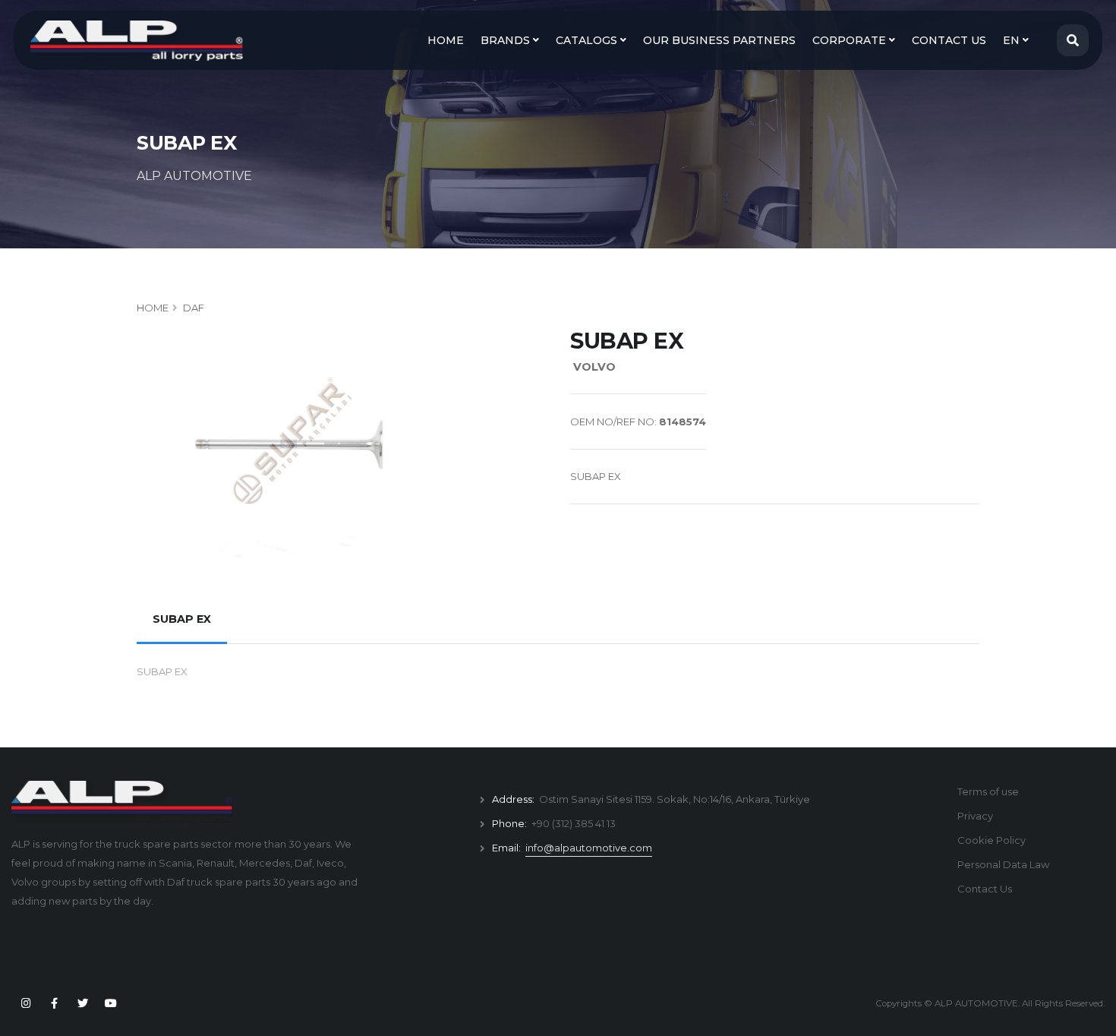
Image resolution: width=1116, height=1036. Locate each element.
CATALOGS (588, 40)
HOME (445, 40)
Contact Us (984, 889)
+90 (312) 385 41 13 (573, 823)
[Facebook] (54, 1003)
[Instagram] (26, 1003)
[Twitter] (83, 1003)
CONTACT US (949, 40)
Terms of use (988, 791)
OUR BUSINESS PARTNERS (719, 40)
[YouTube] (111, 1003)
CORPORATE (850, 40)
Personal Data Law (1003, 864)
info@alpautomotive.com (588, 848)
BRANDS (507, 40)
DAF (193, 308)
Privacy (975, 816)
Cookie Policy (991, 840)
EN (1013, 40)
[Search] (1073, 40)
